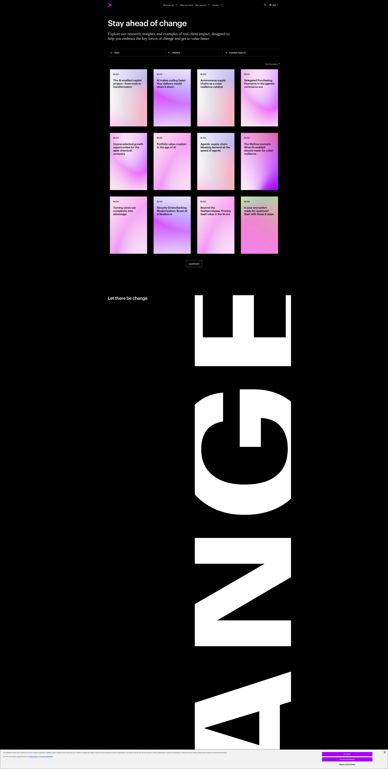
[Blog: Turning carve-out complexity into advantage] (128, 225)
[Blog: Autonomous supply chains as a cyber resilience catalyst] (215, 97)
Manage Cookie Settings (347, 764)
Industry (176, 52)
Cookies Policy (33, 756)
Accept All (347, 754)
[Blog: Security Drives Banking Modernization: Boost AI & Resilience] (172, 225)
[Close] (385, 752)
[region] (194, 759)
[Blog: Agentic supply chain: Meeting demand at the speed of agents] (215, 161)
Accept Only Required (347, 759)
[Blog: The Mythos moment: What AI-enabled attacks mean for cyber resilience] (259, 161)
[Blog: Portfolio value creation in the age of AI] (172, 161)
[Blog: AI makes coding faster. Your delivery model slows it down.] (172, 97)
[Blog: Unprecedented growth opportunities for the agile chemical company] (128, 161)
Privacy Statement (47, 756)
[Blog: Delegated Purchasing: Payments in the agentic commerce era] (259, 97)
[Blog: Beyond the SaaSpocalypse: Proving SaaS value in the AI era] (215, 225)
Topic (117, 52)
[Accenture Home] (116, 5)
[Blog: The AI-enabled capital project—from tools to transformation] (128, 97)
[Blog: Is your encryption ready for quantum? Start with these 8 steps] (259, 225)
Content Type (237, 52)
